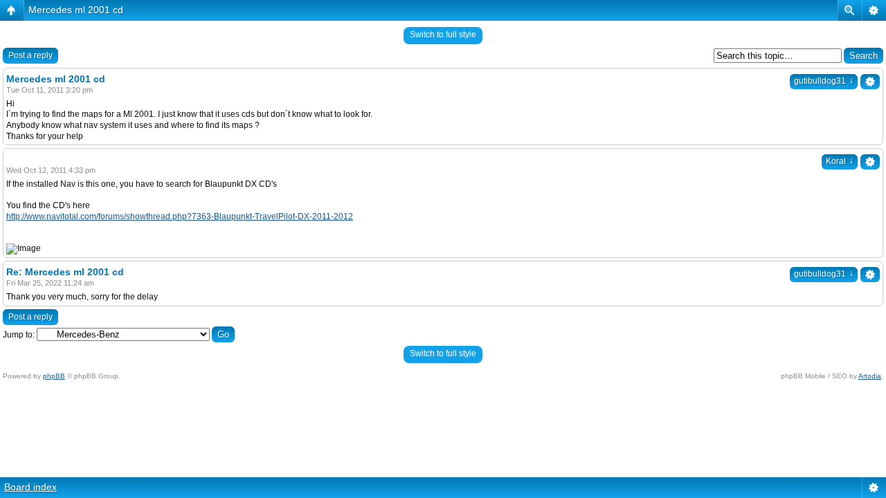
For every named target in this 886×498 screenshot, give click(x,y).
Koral (839, 161)
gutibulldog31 (823, 81)
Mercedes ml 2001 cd (75, 9)
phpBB (54, 376)
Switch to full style (443, 34)
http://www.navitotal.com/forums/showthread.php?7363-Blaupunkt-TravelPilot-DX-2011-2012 (179, 216)
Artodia (869, 376)
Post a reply (30, 55)
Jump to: (19, 335)
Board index (30, 486)
